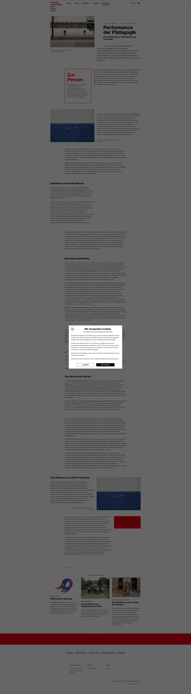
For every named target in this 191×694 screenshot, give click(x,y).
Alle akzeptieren (105, 364)
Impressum (116, 359)
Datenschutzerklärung (101, 359)
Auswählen (86, 364)
